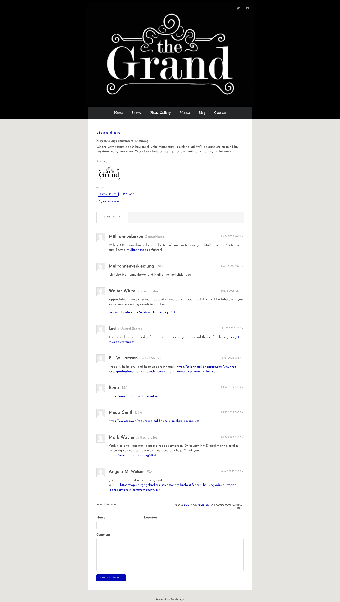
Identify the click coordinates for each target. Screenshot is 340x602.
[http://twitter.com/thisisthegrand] (238, 8)
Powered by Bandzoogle (170, 599)
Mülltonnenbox (137, 250)
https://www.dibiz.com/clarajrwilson (134, 396)
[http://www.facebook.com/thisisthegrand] (229, 8)
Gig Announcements (109, 201)
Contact (220, 113)
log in (188, 505)
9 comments (108, 194)
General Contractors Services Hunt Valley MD (142, 312)
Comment (103, 534)
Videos (185, 113)
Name (100, 517)
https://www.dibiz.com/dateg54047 (133, 455)
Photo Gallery (160, 113)
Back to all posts (109, 132)
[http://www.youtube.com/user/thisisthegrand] (247, 8)
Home (118, 113)
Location (150, 517)
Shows (136, 113)
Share (130, 194)
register (203, 505)
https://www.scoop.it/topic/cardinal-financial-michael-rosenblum (154, 421)
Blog (202, 113)
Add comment (111, 577)
